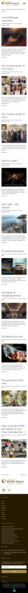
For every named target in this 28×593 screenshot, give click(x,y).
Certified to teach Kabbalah (7, 543)
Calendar (3, 514)
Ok (14, 590)
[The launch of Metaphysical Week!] (14, 310)
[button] (3, 490)
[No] (26, 587)
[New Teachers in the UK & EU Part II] (14, 85)
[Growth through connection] (14, 37)
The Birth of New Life (12, 336)
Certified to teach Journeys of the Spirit (10, 541)
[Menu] (24, 3)
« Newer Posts (5, 474)
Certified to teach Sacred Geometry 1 (9, 537)
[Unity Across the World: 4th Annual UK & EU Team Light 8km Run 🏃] (14, 448)
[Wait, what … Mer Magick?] (14, 224)
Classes (3, 505)
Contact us (4, 518)
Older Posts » (23, 474)
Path (2, 503)
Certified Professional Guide (7, 526)
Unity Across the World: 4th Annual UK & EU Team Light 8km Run (13, 428)
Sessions (3, 508)
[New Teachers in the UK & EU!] (14, 133)
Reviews (3, 510)
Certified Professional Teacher (8, 532)
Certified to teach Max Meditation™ (9, 535)
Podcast (3, 516)
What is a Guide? (9, 160)
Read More (4, 57)
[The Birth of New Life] (14, 353)
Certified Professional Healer (7, 530)
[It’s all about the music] (14, 266)
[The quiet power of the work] (14, 398)
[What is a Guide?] (14, 177)
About (2, 501)
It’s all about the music (12, 251)
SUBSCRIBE (14, 571)
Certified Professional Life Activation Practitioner (12, 528)
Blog (2, 512)
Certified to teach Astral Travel (8, 539)
